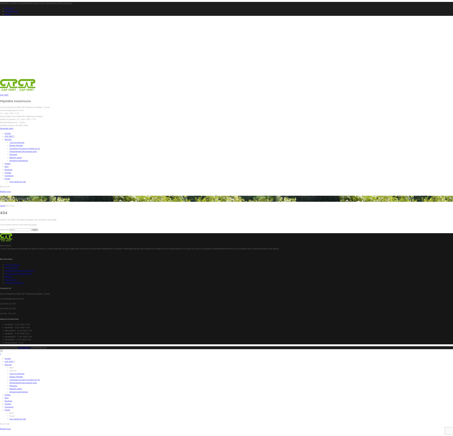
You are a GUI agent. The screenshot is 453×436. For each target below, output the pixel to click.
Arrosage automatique (18, 160)
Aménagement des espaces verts (23, 151)
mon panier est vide (17, 182)
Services (8, 139)
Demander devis (11, 11)
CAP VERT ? (10, 8)
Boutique (8, 170)
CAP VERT (4, 95)
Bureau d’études (16, 145)
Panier (7, 179)
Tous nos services (16, 142)
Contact (8, 14)
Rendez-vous (5, 191)
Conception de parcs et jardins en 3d (24, 148)
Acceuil (8, 133)
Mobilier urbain (15, 158)
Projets (7, 164)
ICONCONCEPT (24, 348)
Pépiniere (13, 154)
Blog (6, 166)
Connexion (9, 176)
